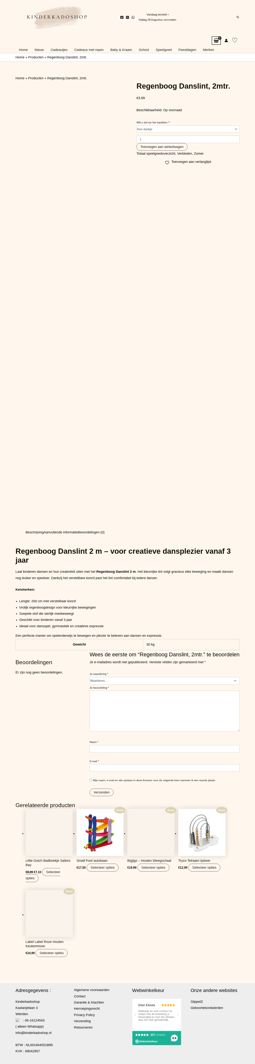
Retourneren (83, 1027)
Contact (79, 996)
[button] (238, 17)
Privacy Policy (84, 1015)
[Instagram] (127, 17)
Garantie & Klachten (89, 1002)
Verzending (82, 1021)
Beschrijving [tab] (35, 532)
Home (19, 57)
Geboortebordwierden (207, 1008)
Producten (35, 57)
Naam (94, 741)
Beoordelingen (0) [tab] (91, 532)
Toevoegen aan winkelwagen (162, 147)
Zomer (199, 153)
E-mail (94, 761)
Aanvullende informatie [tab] (61, 532)
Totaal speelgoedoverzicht (155, 153)
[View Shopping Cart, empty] (216, 40)
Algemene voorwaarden (91, 990)
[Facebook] (122, 17)
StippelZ (197, 1002)
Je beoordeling (99, 687)
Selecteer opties (103, 867)
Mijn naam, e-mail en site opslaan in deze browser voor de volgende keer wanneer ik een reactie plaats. (154, 780)
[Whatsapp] (133, 17)
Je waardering (99, 673)
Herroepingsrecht (87, 1008)
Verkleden (184, 153)
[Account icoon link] (226, 40)
